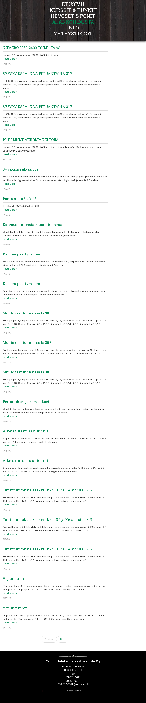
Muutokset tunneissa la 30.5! (27, 313)
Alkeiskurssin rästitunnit (25, 431)
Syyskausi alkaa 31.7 (21, 169)
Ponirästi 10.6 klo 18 (19, 198)
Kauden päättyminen (21, 254)
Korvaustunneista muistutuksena (32, 224)
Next (62, 639)
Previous (49, 639)
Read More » (10, 58)
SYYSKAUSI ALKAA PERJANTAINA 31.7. (38, 73)
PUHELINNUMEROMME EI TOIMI (31, 139)
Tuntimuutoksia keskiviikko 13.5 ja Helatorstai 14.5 (47, 490)
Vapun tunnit (15, 578)
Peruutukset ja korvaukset (26, 401)
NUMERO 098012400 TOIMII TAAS (31, 47)
